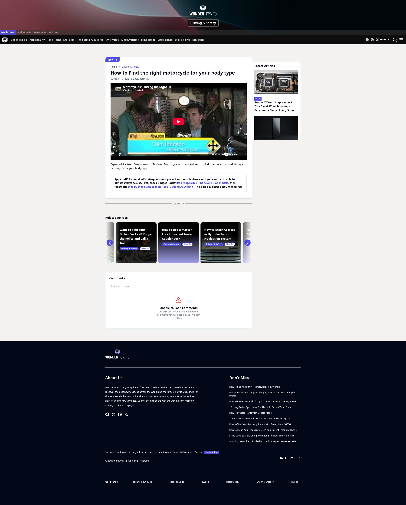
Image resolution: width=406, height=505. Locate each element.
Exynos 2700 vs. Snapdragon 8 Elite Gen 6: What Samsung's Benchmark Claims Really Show (274, 106)
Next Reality (40, 32)
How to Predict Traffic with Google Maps (250, 412)
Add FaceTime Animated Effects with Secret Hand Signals (259, 418)
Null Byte (53, 32)
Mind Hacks (148, 39)
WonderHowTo (8, 32)
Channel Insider (265, 481)
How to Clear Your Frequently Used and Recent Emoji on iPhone (263, 429)
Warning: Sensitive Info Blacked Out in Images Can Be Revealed (263, 441)
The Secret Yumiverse (90, 39)
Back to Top (288, 458)
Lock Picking (182, 39)
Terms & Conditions (115, 452)
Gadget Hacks (24, 32)
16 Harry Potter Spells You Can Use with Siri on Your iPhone (260, 407)
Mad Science (164, 39)
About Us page (126, 405)
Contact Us (151, 452)
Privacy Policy (136, 452)
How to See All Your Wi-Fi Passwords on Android (254, 386)
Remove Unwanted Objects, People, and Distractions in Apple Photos (262, 394)
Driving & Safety (203, 23)
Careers (206, 452)
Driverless (198, 39)
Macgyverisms (130, 39)
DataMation (232, 481)
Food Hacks (54, 39)
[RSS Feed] (126, 414)
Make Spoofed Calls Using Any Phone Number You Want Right (262, 435)
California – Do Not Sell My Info (175, 452)
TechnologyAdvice (142, 481)
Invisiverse (112, 39)
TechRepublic (177, 481)
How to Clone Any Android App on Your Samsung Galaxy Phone (262, 401)
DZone (294, 481)
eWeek (205, 481)
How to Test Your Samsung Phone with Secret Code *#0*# (260, 424)
